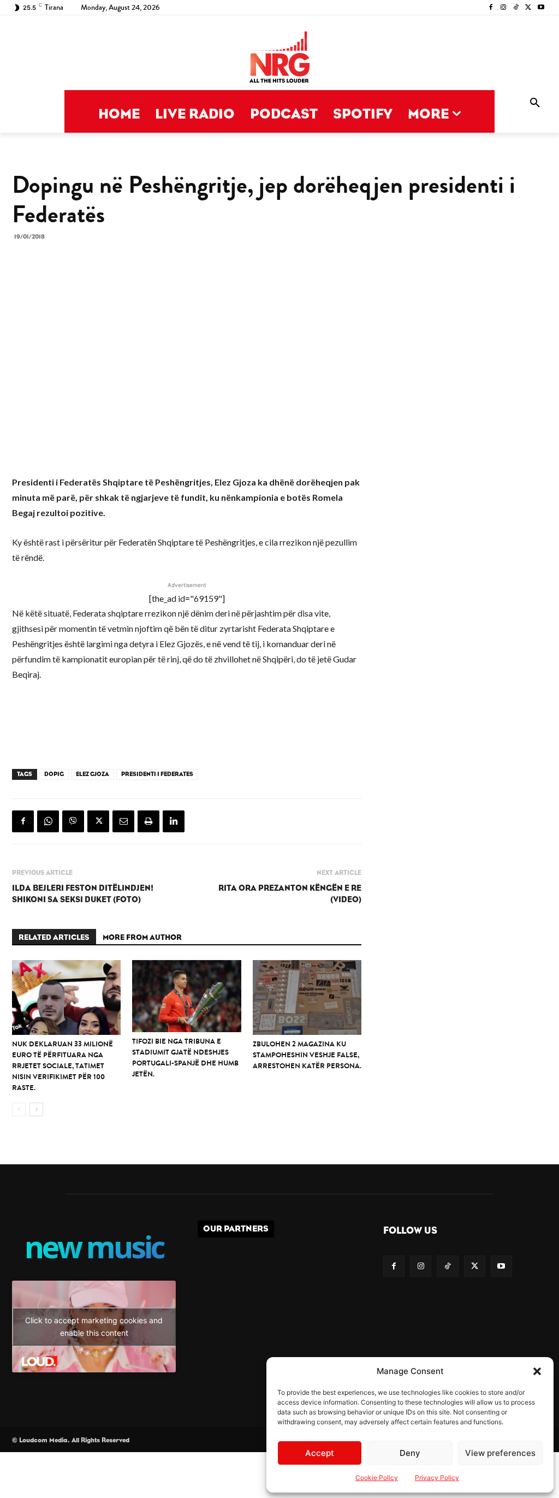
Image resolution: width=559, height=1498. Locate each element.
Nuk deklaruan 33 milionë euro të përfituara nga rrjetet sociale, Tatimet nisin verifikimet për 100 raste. (62, 1066)
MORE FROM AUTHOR (142, 938)
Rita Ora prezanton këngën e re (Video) (289, 894)
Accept (319, 1453)
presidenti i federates (157, 774)
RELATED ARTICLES (54, 938)
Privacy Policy (437, 1477)
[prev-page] (19, 1109)
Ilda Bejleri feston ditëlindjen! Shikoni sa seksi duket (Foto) (82, 894)
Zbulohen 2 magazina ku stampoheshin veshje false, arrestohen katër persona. (307, 1055)
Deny (410, 1453)
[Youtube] (540, 8)
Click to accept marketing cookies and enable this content (94, 1326)
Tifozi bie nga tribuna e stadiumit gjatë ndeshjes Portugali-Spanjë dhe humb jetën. (185, 1057)
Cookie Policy (376, 1477)
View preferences (500, 1453)
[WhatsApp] (48, 821)
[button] (537, 1371)
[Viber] (73, 821)
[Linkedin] (174, 821)
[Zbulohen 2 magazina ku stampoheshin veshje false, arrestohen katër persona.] (307, 997)
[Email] (123, 821)
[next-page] (36, 1109)
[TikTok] (516, 8)
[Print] (148, 821)
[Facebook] (491, 8)
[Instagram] (503, 8)
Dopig (54, 774)
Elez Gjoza (92, 774)
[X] (528, 8)
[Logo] (279, 58)
